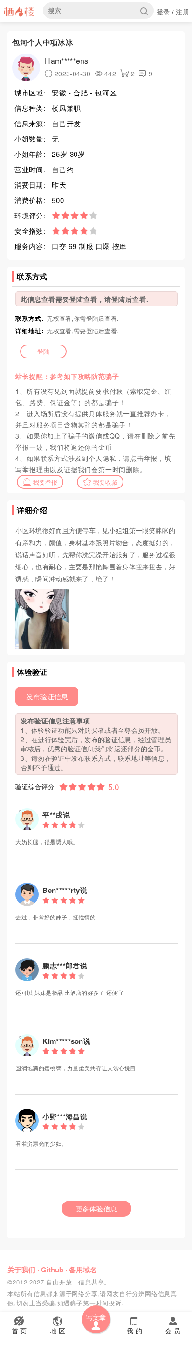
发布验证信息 (47, 696)
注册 (182, 11)
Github (52, 1269)
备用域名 (83, 1269)
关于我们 (21, 1269)
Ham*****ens (66, 60)
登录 (163, 11)
